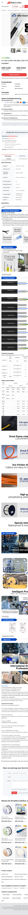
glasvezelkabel (6, 898)
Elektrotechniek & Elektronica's (13, 10)
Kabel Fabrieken (6, 894)
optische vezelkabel (16, 898)
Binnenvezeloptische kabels (21, 874)
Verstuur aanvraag (14, 74)
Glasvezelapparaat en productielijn (9, 879)
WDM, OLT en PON (19, 876)
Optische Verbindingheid (6, 876)
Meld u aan (4, 149)
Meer (2, 900)
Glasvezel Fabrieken (17, 894)
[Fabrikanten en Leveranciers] (14, 2)
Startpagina (3, 10)
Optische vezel (4, 874)
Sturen (14, 793)
